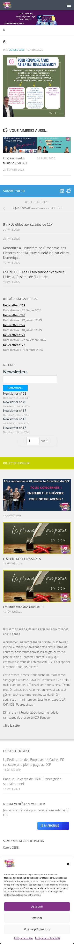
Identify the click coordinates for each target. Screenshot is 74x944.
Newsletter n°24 (14, 325)
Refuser (37, 918)
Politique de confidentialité (47, 938)
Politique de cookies (23, 938)
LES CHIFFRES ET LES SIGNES (22, 559)
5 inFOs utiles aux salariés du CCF (27, 224)
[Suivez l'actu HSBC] (68, 190)
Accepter (37, 907)
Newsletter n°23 (14, 335)
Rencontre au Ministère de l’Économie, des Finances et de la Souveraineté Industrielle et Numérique (36, 253)
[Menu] (69, 5)
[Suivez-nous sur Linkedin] (61, 190)
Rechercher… (15, 388)
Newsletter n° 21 (14, 393)
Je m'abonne (50, 825)
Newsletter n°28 (14, 305)
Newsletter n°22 (14, 345)
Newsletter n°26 (14, 315)
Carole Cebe (16, 49)
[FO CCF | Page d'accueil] (9, 5)
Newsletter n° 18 (14, 419)
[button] (68, 864)
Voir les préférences (37, 929)
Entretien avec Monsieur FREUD (24, 607)
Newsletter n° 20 (14, 402)
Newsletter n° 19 (14, 410)
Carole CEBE (10, 847)
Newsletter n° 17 (14, 427)
